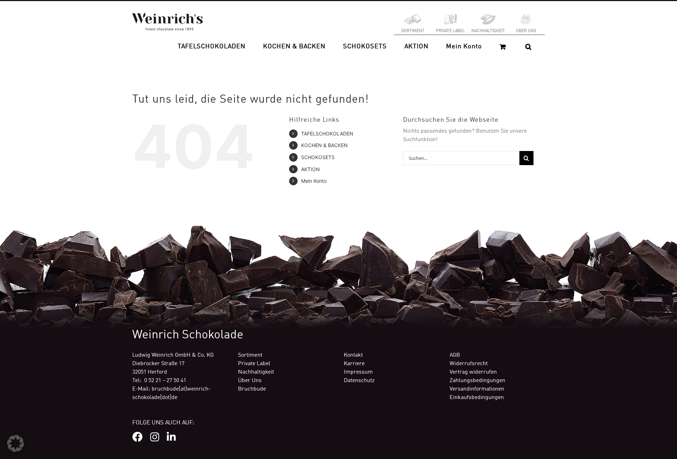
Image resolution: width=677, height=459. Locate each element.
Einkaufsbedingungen (477, 397)
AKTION (310, 169)
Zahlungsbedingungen (477, 380)
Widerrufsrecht (469, 364)
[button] (528, 47)
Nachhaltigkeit (256, 372)
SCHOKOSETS (318, 157)
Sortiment (250, 355)
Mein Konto (314, 181)
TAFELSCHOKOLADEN (327, 134)
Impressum (358, 372)
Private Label (254, 364)
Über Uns (250, 380)
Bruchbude (252, 389)
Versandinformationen (477, 389)
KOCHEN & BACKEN (324, 145)
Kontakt (353, 355)
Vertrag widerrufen (473, 372)
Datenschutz (359, 380)
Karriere (354, 364)
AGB (455, 355)
